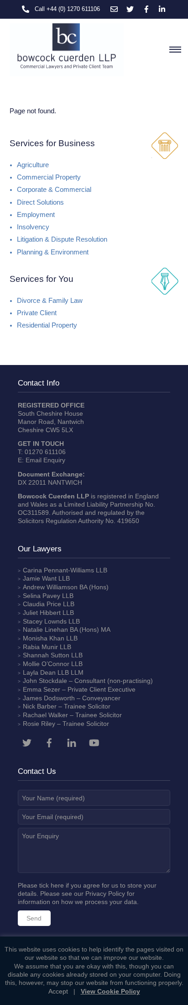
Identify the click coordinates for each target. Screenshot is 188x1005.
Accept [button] (58, 991)
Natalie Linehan (45, 629)
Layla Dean (39, 672)
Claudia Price (42, 604)
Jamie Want (40, 578)
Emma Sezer (41, 689)
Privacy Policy (105, 893)
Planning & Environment (53, 252)
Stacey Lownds (45, 621)
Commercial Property (49, 177)
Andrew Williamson (50, 587)
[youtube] (94, 742)
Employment (36, 214)
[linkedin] (72, 742)
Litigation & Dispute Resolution (62, 239)
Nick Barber (40, 706)
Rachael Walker (45, 715)
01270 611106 (45, 451)
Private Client (37, 313)
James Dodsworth (49, 698)
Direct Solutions (40, 202)
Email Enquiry (45, 460)
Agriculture (33, 165)
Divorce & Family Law (50, 300)
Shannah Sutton (46, 655)
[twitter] (27, 742)
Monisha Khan (43, 638)
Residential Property (47, 325)
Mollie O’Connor (46, 663)
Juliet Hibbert (42, 612)
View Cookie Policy (110, 991)
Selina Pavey (42, 595)
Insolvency (33, 227)
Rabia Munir (40, 647)
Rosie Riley (39, 723)
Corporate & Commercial (54, 189)
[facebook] (49, 742)
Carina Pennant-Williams (58, 570)
